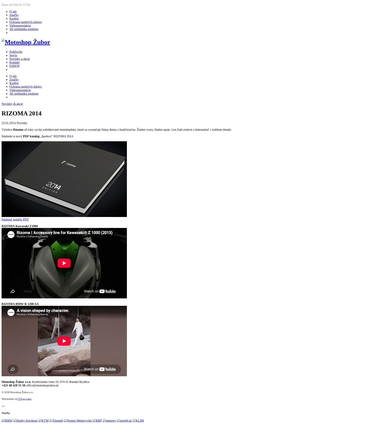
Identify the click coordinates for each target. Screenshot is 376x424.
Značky (14, 15)
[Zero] (124, 420)
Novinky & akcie (12, 103)
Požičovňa (15, 51)
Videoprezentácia (20, 25)
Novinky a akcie (19, 58)
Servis (13, 55)
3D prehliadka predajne (23, 29)
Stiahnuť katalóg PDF (15, 219)
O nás (13, 11)
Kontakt (14, 62)
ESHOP (14, 66)
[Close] (3, 406)
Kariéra (14, 18)
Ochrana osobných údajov (25, 22)
